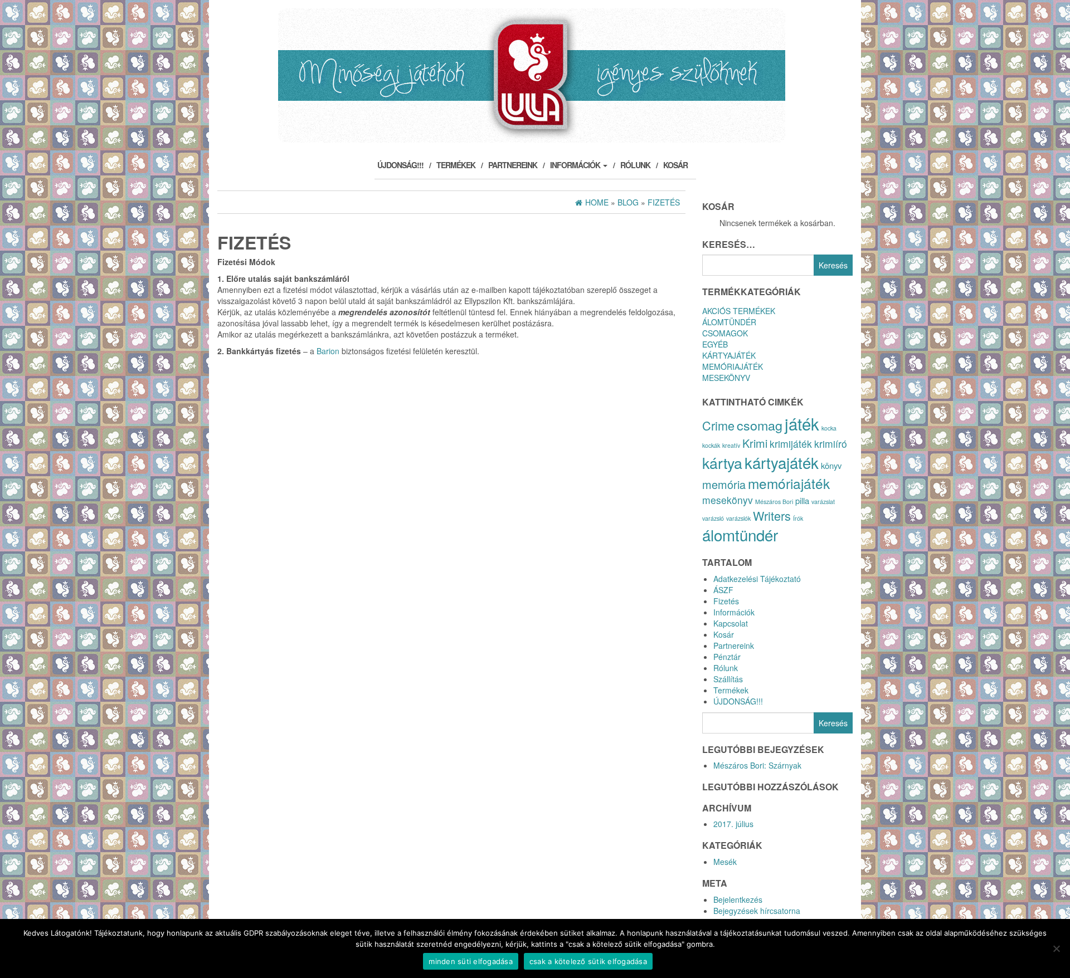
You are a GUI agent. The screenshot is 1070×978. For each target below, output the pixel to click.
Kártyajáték (729, 355)
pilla (802, 500)
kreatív (731, 445)
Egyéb (715, 344)
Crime (718, 425)
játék (802, 423)
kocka (828, 428)
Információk (576, 164)
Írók (798, 518)
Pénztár (727, 656)
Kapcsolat (730, 623)
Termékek (455, 164)
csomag (759, 424)
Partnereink (512, 164)
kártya (722, 462)
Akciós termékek (738, 310)
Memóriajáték (732, 366)
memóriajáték (789, 483)
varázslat (823, 501)
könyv (831, 465)
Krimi (754, 443)
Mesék (725, 861)
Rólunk (635, 164)
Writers (772, 515)
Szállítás (728, 678)
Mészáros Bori (774, 501)
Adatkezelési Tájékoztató (757, 578)
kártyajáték (782, 462)
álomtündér (740, 535)
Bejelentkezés (737, 899)
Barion (328, 350)
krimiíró (830, 444)
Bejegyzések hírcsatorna (756, 910)
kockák (711, 445)
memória (724, 484)
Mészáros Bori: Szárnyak (757, 765)
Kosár (675, 164)
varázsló (713, 518)
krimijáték (791, 444)
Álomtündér (729, 321)
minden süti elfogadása (471, 961)
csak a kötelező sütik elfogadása (588, 961)
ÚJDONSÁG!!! (400, 164)
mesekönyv (727, 500)
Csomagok (725, 333)
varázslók (738, 518)
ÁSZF (723, 589)
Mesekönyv (726, 377)
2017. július (733, 823)
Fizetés (726, 601)
